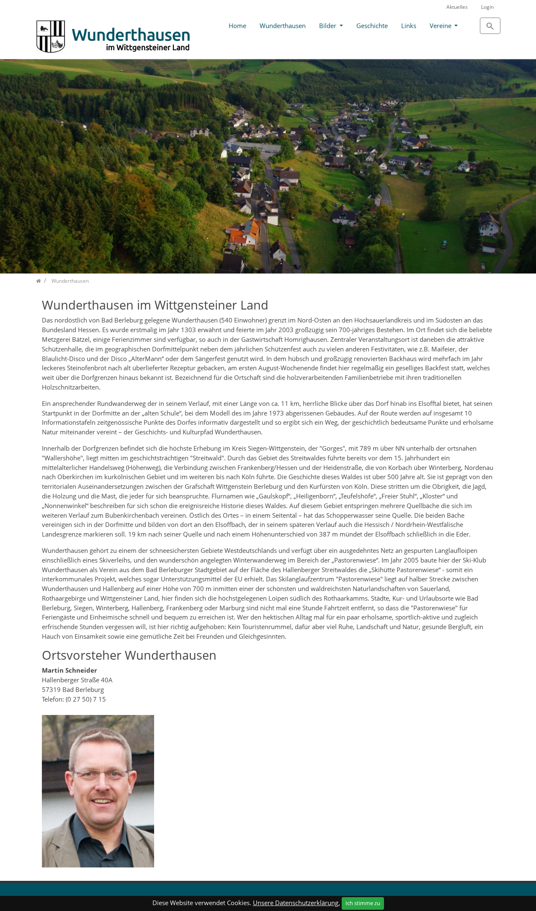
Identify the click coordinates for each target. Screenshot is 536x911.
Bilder (328, 25)
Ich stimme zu (362, 903)
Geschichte (372, 25)
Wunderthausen (283, 25)
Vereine (441, 25)
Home (237, 25)
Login (487, 6)
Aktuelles (457, 6)
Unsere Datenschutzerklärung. (296, 902)
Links (408, 25)
